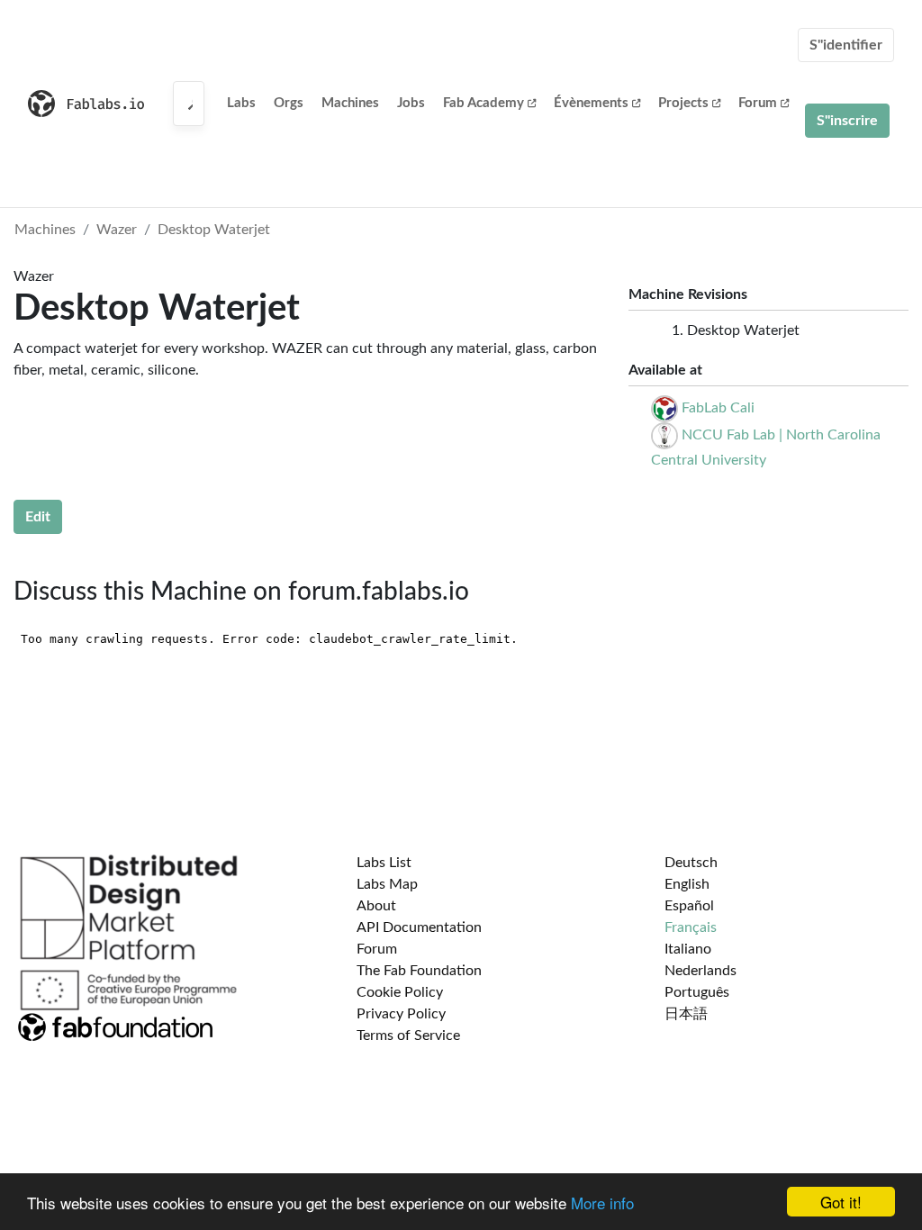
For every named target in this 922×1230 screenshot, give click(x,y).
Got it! (841, 1201)
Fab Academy (483, 103)
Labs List (384, 862)
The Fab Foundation (419, 970)
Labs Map (387, 884)
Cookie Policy (400, 992)
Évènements (591, 103)
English (687, 884)
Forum (757, 103)
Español (689, 906)
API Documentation (419, 927)
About (376, 906)
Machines (350, 103)
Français (690, 927)
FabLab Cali (718, 408)
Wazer (116, 229)
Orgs (288, 103)
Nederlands (700, 970)
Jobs (411, 103)
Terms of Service (408, 1035)
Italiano (687, 949)
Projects (683, 103)
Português (696, 992)
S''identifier (845, 45)
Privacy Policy (401, 1014)
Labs (241, 103)
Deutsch (691, 862)
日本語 (686, 1014)
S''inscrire (847, 120)
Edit (37, 517)
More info (602, 1202)
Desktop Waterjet (214, 229)
